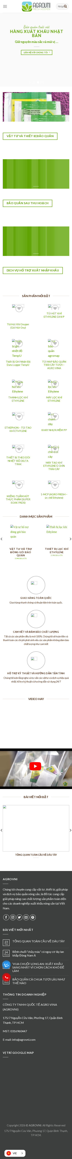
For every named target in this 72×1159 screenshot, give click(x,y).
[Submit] (65, 6)
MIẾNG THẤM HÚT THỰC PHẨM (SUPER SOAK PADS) (18, 499)
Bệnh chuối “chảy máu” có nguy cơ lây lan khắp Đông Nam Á (38, 953)
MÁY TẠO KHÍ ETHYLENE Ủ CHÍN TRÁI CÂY (54, 466)
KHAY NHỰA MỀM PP (54, 430)
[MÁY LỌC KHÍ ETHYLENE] (54, 387)
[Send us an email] (26, 917)
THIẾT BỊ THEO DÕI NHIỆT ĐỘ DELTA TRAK (18, 460)
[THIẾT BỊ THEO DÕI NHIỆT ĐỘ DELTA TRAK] (18, 449)
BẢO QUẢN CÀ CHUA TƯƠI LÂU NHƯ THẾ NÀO (38, 981)
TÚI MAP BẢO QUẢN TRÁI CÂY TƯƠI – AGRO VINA (54, 365)
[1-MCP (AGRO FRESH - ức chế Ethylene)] (54, 486)
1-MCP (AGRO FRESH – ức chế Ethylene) (54, 496)
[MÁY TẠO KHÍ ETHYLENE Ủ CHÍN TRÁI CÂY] (54, 452)
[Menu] (5, 6)
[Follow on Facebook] (6, 917)
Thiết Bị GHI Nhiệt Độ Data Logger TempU (18, 363)
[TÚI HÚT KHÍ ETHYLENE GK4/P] (54, 307)
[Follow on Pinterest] (33, 917)
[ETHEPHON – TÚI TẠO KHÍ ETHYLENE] (18, 418)
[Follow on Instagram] (13, 917)
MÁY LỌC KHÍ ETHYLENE (54, 399)
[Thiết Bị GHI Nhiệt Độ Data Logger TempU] (18, 348)
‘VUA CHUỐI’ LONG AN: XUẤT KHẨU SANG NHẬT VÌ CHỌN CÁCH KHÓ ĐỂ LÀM (38, 967)
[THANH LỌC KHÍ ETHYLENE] (18, 387)
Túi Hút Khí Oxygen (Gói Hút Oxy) (18, 326)
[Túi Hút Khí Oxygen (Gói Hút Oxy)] (18, 312)
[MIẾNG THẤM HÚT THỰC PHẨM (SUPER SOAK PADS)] (18, 486)
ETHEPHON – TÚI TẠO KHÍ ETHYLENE (18, 429)
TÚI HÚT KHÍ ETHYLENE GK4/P (54, 315)
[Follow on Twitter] (19, 917)
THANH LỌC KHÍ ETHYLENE (18, 399)
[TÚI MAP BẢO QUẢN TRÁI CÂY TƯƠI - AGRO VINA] (54, 348)
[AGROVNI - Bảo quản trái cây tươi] (36, 6)
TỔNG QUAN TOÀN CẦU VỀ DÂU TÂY (38, 941)
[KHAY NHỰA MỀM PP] (54, 419)
